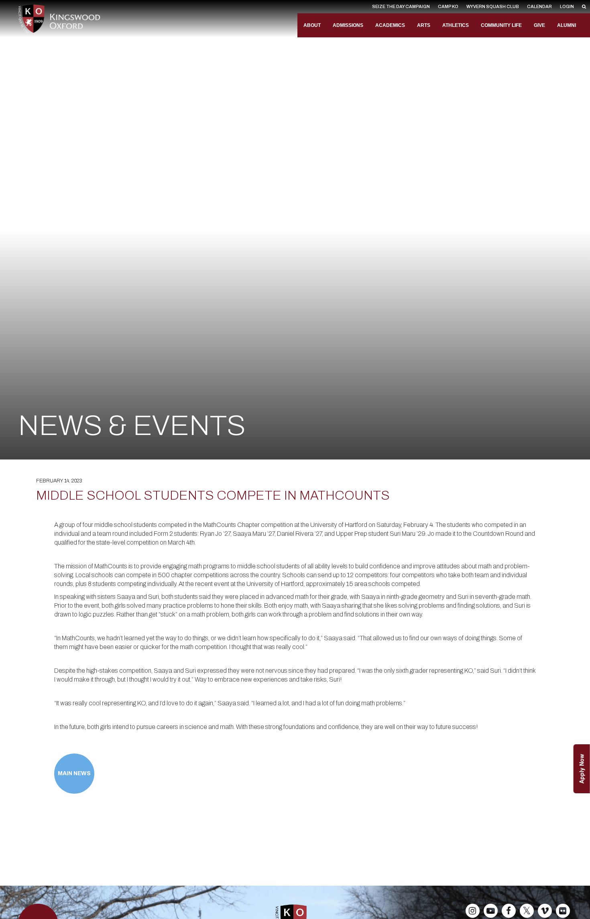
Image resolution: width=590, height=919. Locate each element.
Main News (74, 773)
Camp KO (448, 6)
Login (567, 6)
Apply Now (582, 769)
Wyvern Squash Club (492, 6)
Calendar (539, 6)
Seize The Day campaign (401, 6)
